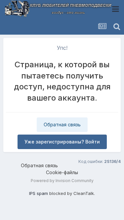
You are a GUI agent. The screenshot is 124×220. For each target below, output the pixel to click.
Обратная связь (62, 124)
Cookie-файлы (62, 172)
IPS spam (38, 193)
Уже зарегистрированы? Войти (62, 141)
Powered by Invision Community (62, 180)
